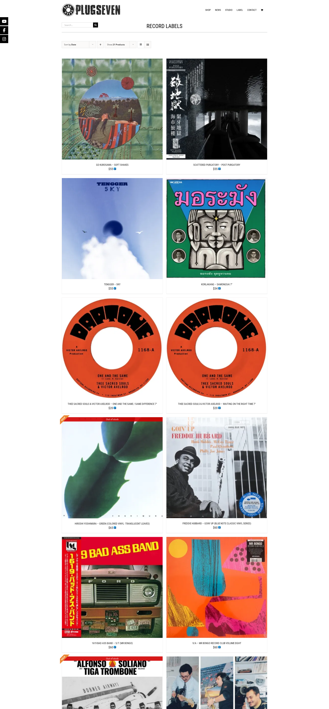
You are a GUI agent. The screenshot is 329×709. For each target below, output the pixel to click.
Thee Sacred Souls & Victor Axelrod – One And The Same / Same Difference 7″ (112, 404)
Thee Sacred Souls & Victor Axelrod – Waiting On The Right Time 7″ (217, 404)
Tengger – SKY (112, 284)
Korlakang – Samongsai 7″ (216, 284)
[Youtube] (4, 21)
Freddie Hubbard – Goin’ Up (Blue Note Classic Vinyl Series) (216, 523)
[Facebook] (4, 30)
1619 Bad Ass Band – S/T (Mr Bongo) (112, 643)
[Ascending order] (100, 44)
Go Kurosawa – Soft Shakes (112, 164)
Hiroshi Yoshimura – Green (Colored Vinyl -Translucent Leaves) (112, 523)
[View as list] (147, 44)
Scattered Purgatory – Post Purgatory (216, 164)
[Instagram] (4, 39)
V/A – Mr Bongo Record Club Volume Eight (216, 643)
